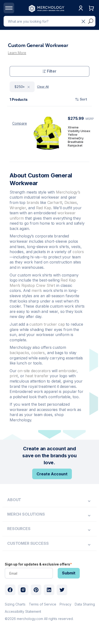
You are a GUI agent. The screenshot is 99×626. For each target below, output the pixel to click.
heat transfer (37, 375)
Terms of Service (42, 604)
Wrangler (18, 207)
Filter (51, 71)
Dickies (70, 202)
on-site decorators (34, 370)
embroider (68, 370)
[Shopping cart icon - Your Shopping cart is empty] (91, 13)
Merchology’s (68, 192)
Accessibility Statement (23, 611)
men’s (36, 290)
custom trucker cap (47, 324)
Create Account (52, 473)
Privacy (65, 604)
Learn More (17, 53)
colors (78, 251)
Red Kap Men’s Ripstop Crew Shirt (43, 283)
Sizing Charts (15, 604)
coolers (38, 352)
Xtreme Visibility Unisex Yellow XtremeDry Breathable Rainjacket (79, 136)
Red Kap (43, 207)
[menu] (49, 500)
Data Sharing (85, 604)
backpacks (19, 352)
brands (33, 202)
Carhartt (54, 202)
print (14, 375)
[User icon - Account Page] (80, 13)
